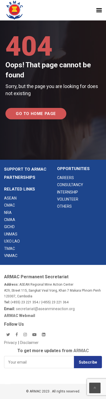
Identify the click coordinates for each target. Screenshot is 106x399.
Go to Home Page (36, 113)
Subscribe (88, 362)
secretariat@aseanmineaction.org (45, 309)
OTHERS (64, 206)
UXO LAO (12, 241)
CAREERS (65, 178)
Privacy (11, 342)
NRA (8, 212)
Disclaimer (29, 342)
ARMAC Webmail (19, 315)
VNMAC (10, 255)
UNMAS (10, 234)
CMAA (9, 219)
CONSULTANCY (70, 185)
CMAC (9, 205)
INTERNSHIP (67, 192)
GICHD (9, 227)
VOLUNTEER (67, 199)
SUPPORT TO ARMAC (25, 169)
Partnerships (19, 177)
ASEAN (10, 198)
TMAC (9, 248)
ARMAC (81, 350)
